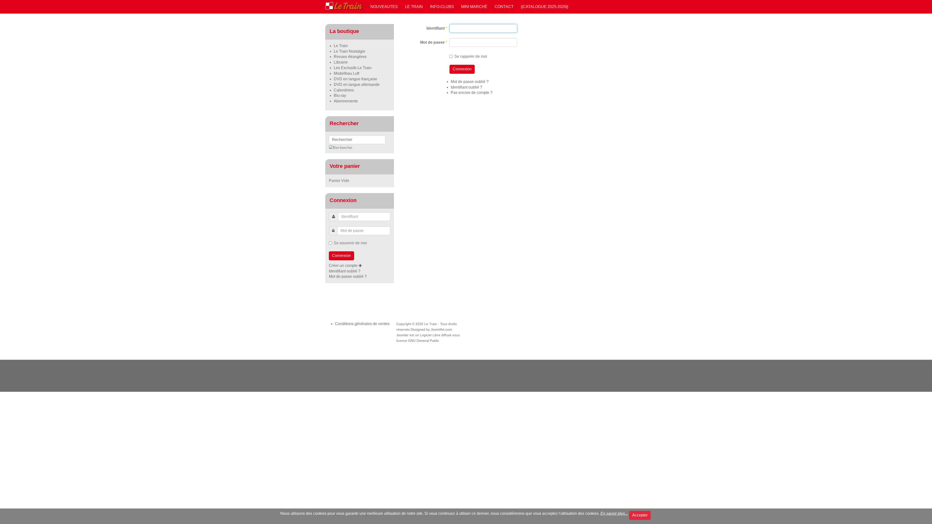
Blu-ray (340, 95)
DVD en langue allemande (357, 84)
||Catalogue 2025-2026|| (544, 7)
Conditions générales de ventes (362, 324)
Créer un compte (343, 265)
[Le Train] (344, 5)
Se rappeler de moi (470, 56)
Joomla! (402, 335)
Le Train (414, 7)
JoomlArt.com (441, 329)
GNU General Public (423, 341)
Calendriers (344, 90)
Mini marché (474, 7)
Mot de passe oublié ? (470, 82)
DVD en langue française (355, 79)
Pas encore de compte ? (471, 92)
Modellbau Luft (346, 73)
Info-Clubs (442, 7)
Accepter (640, 515)
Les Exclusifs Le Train (353, 68)
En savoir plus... (614, 513)
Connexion (462, 69)
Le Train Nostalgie (349, 51)
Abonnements (346, 101)
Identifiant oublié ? (466, 87)
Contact (504, 7)
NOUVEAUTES (384, 7)
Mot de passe (433, 42)
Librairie (341, 62)
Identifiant (436, 28)
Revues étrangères (350, 57)
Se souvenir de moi (350, 243)
